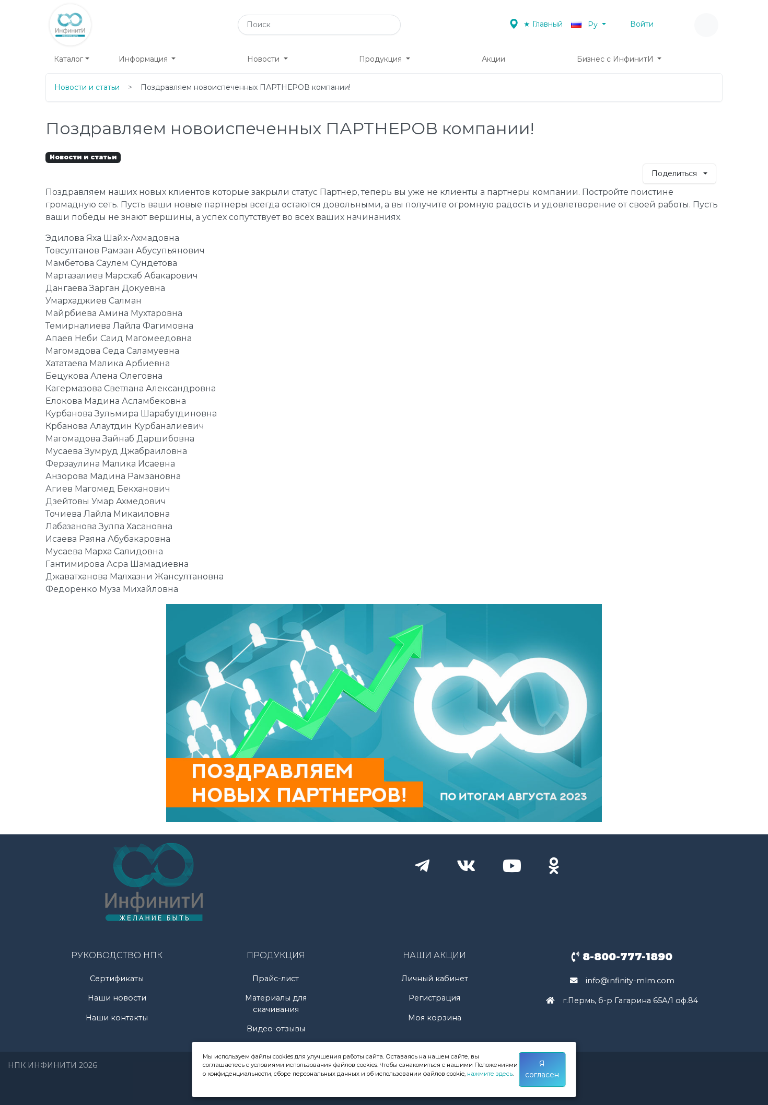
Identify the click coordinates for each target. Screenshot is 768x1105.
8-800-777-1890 (625, 956)
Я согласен (542, 1069)
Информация (144, 59)
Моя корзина (434, 1017)
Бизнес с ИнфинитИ (616, 59)
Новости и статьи (87, 87)
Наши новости (117, 998)
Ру (593, 24)
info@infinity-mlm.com (630, 980)
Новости (264, 59)
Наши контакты (117, 1017)
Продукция (381, 59)
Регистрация (434, 998)
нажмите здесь (490, 1073)
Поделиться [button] (675, 173)
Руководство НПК (116, 955)
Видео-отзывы (276, 1028)
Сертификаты (117, 978)
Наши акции (434, 955)
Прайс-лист (275, 978)
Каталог (68, 59)
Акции (493, 59)
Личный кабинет (434, 978)
